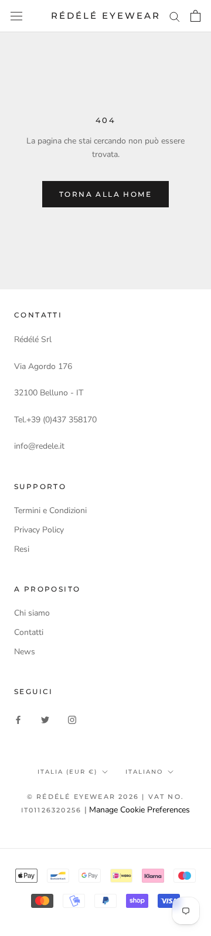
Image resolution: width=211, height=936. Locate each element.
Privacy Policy (39, 529)
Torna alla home (105, 194)
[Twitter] (45, 719)
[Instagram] (72, 719)
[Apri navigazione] (16, 16)
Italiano (144, 772)
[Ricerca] (174, 16)
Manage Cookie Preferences (139, 809)
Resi (21, 549)
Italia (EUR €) (67, 772)
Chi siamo (32, 613)
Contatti (28, 632)
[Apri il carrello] (195, 16)
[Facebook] (18, 719)
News (24, 651)
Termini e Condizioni (50, 510)
